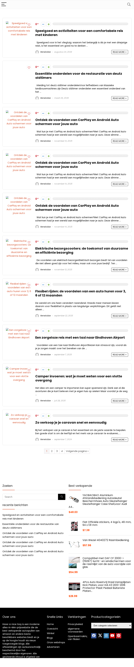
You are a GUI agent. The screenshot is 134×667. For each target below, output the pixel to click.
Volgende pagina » (77, 451)
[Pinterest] (118, 635)
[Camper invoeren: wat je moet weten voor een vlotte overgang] (19, 368)
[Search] (129, 4)
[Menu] (4, 4)
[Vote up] (48, 24)
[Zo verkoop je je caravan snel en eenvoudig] (19, 415)
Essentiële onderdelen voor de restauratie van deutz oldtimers (78, 75)
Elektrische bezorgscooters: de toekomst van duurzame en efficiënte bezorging (81, 250)
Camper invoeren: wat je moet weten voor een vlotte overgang (78, 378)
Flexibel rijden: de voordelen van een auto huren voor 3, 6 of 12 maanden (80, 293)
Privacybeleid (75, 624)
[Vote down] (43, 24)
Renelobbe (45, 51)
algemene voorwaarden (75, 630)
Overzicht (52, 628)
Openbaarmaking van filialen (78, 638)
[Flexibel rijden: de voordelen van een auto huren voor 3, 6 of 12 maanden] (19, 283)
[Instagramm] (106, 635)
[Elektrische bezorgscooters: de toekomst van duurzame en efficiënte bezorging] (19, 241)
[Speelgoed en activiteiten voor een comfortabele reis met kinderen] (19, 23)
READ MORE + (120, 52)
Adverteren (53, 647)
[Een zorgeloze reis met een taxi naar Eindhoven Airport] (19, 330)
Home (50, 624)
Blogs (50, 637)
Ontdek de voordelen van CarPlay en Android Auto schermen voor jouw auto (77, 122)
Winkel (50, 633)
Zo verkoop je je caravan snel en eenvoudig (71, 422)
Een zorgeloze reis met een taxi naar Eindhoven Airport (80, 337)
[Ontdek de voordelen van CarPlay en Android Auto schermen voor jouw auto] (19, 112)
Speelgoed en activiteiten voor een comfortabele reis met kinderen (79, 33)
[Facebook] (93, 635)
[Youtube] (112, 635)
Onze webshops (56, 642)
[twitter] (100, 635)
